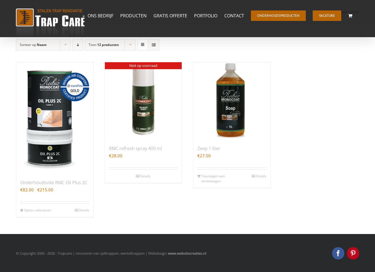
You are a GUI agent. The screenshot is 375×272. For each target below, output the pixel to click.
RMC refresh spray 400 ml (135, 148)
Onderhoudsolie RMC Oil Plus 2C (53, 182)
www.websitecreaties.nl (187, 253)
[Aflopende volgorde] (77, 44)
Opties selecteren (37, 210)
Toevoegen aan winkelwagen (213, 178)
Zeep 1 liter (208, 148)
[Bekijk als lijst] (153, 44)
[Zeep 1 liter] (231, 101)
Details (84, 210)
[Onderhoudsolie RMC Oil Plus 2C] (54, 118)
